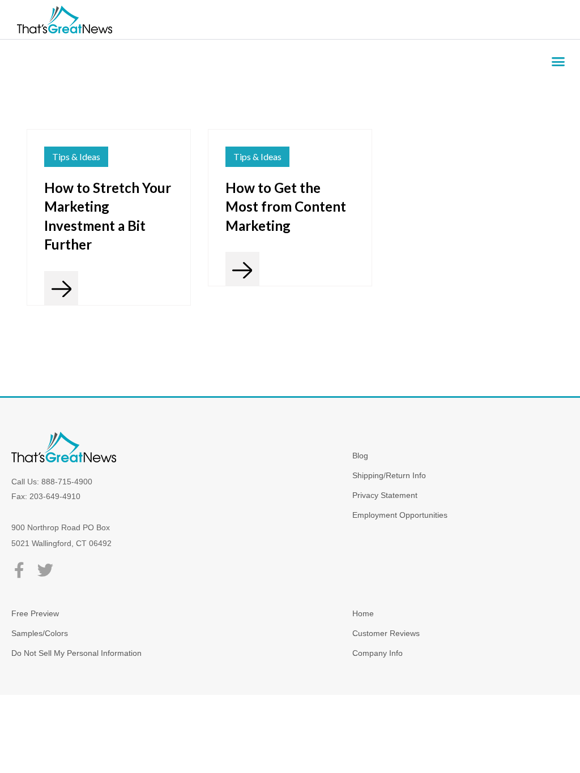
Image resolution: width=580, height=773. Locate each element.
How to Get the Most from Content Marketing (285, 206)
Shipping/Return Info (389, 475)
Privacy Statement (384, 495)
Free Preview (35, 613)
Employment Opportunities (399, 514)
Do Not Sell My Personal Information (76, 653)
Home (363, 613)
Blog (360, 455)
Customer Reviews (386, 633)
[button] (558, 61)
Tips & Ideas (76, 156)
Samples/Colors (39, 633)
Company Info (377, 653)
